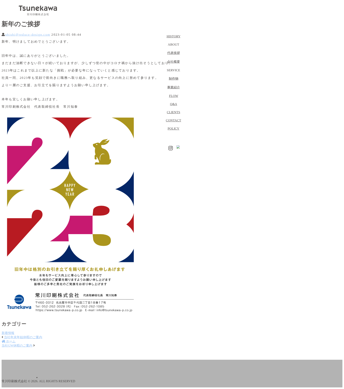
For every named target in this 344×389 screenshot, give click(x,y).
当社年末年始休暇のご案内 (23, 337)
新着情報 (8, 333)
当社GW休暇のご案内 (17, 345)
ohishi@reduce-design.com (27, 34)
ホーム (10, 341)
